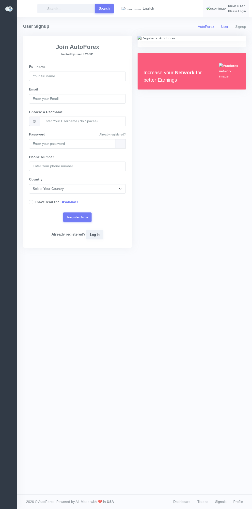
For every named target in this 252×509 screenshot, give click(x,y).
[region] (8, 263)
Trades (202, 502)
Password (37, 134)
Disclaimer (69, 202)
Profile (238, 502)
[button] (139, 8)
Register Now (77, 217)
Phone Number (41, 157)
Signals (220, 502)
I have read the (56, 202)
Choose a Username (46, 112)
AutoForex (206, 27)
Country (36, 179)
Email (33, 89)
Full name (37, 67)
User (224, 27)
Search (104, 8)
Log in (95, 235)
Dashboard (181, 502)
